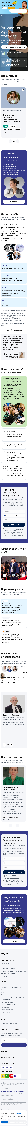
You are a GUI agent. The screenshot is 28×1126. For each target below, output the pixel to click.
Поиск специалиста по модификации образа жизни (13, 998)
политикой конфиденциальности (11, 528)
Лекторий (4, 976)
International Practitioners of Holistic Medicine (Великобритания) (15, 458)
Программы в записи (8, 968)
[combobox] (4, 515)
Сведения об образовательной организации (12, 1091)
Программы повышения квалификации (13, 971)
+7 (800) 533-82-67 (7, 1055)
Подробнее (14, 688)
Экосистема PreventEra (8, 1004)
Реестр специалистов (8, 1002)
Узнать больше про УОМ (14, 330)
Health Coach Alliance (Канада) (15, 454)
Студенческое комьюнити (9, 995)
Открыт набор (5, 963)
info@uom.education (7, 536)
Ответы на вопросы (7, 1009)
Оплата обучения (6, 1012)
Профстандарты (6, 990)
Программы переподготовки (10, 966)
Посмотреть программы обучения (14, 47)
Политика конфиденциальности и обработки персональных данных (12, 1094)
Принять (4, 1122)
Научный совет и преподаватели (11, 987)
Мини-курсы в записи (8, 974)
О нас (3, 985)
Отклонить (12, 1122)
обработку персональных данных (12, 530)
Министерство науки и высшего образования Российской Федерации (13, 1098)
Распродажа (5, 1007)
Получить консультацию (14, 525)
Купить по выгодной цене (18, 11)
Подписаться (14, 1045)
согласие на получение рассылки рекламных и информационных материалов (14, 533)
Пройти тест (14, 201)
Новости (4, 992)
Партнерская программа (9, 1023)
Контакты (4, 1015)
